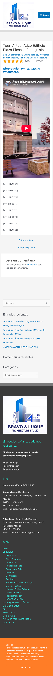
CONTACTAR (9, 622)
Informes (10, 572)
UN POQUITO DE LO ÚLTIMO (16, 602)
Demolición (11, 562)
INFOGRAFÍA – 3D (14, 599)
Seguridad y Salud (14, 569)
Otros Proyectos (13, 559)
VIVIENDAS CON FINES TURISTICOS (20, 347)
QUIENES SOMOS (11, 606)
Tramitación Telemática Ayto (19, 582)
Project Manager (14, 596)
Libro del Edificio (13, 586)
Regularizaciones (14, 566)
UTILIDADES (9, 616)
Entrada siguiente (26, 247)
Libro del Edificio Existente (18, 589)
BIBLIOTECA (9, 612)
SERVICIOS (8, 552)
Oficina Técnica (31, 55)
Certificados (11, 576)
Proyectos (11, 556)
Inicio (5, 548)
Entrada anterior (26, 240)
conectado (32, 264)
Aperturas (10, 579)
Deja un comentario (12, 55)
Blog (5, 609)
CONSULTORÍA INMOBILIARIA (17, 619)
